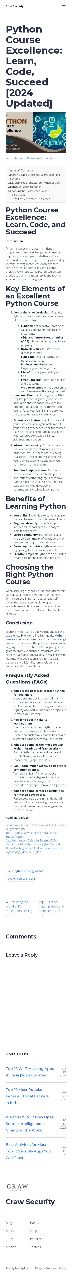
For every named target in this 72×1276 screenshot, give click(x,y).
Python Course (48, 158)
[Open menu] (64, 6)
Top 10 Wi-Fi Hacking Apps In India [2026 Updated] (30, 1071)
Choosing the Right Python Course (29, 191)
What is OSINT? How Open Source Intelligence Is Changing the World (30, 1123)
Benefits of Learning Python (25, 186)
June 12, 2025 (63, 1151)
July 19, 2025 (63, 1072)
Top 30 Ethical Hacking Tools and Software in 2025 (51, 906)
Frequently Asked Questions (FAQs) (32, 198)
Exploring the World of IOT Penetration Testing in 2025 (19, 908)
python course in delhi (21, 878)
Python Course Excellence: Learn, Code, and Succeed (35, 176)
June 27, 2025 (63, 1096)
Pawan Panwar (27, 158)
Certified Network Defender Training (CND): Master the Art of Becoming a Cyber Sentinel (33, 842)
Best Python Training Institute (26, 871)
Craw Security (15, 6)
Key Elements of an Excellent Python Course (35, 182)
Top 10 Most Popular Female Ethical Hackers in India (27, 1096)
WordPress (59, 1268)
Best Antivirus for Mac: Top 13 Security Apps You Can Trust (28, 1151)
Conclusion (20, 194)
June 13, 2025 (63, 1123)
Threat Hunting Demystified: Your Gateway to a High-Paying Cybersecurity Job (34, 850)
